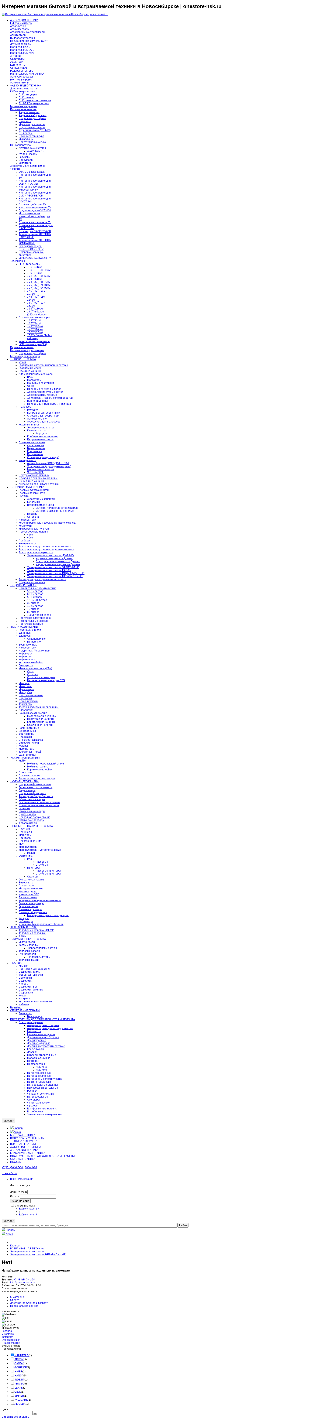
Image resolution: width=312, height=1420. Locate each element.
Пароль (14, 1196)
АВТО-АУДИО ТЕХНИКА (24, 1150)
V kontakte (8, 1333)
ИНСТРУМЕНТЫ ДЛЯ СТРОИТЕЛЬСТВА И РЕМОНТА (42, 1155)
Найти (183, 1225)
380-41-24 (31, 1167)
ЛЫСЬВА (19, 1403)
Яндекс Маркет (11, 1342)
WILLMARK (21, 1399)
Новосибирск (9, 1173)
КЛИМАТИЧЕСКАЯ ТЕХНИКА (27, 1153)
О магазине (17, 1297)
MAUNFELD (21, 1355)
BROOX (19, 1359)
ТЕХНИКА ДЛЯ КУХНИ (23, 1141)
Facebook (7, 1331)
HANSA (18, 1375)
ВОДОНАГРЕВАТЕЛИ (23, 1144)
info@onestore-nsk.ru (22, 1282)
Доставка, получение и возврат (29, 1302)
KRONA (19, 1383)
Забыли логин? (28, 1214)
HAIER (18, 1371)
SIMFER (19, 1395)
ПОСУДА (15, 1161)
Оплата (14, 1299)
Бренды (18, 1128)
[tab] (156, 1348)
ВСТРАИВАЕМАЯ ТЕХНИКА (27, 1138)
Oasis (17, 1391)
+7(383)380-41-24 (24, 1279)
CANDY (19, 1363)
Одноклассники (11, 1339)
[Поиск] (35, 1414)
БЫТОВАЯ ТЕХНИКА (22, 1135)
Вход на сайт (20, 1200)
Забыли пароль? (29, 1208)
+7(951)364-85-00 (12, 1167)
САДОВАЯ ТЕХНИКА (22, 1158)
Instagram (7, 1336)
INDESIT (19, 1379)
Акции (17, 1132)
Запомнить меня (25, 1205)
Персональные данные (24, 1305)
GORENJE (20, 1367)
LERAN (18, 1387)
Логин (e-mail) (18, 1192)
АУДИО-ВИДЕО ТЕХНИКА (25, 1147)
